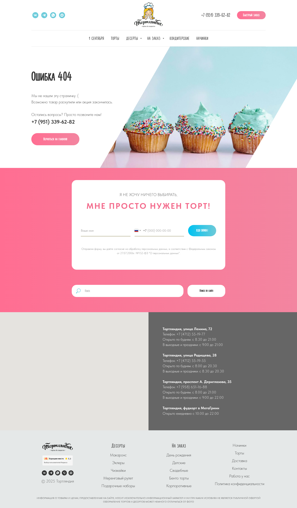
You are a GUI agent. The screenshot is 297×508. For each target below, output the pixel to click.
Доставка (239, 460)
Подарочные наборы (118, 485)
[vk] (35, 15)
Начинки (202, 38)
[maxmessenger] (62, 15)
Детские (178, 462)
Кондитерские (180, 38)
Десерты (132, 38)
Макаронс (118, 455)
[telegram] (44, 15)
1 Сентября (96, 38)
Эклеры (118, 462)
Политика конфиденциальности (239, 483)
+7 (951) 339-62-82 (215, 15)
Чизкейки (118, 470)
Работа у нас (239, 476)
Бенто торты (179, 478)
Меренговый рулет (118, 478)
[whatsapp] (53, 15)
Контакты (239, 468)
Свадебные (179, 470)
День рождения (178, 455)
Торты (115, 38)
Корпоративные (179, 485)
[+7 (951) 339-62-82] (64, 472)
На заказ (154, 38)
